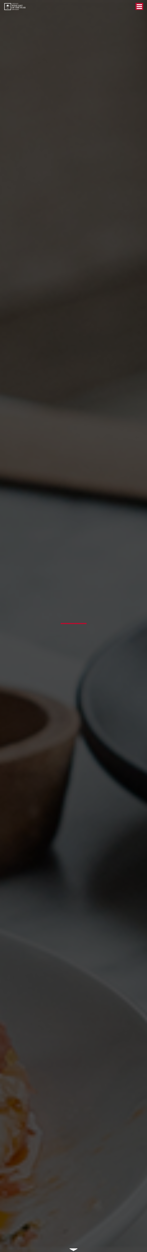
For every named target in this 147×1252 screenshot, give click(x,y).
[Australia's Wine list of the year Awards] (15, 6)
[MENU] (139, 6)
